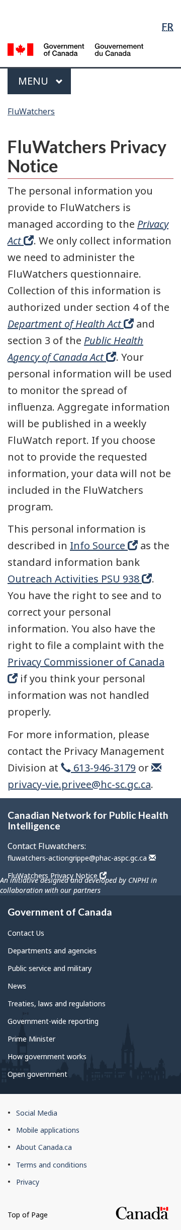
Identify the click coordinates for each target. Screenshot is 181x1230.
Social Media (36, 1113)
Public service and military (50, 968)
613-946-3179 (103, 767)
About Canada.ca (44, 1147)
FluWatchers (31, 111)
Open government (37, 1074)
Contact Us (26, 933)
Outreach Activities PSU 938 (75, 579)
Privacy (27, 1182)
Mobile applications (47, 1130)
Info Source (99, 545)
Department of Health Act (66, 324)
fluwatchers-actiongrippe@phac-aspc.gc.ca (78, 858)
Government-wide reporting (53, 1021)
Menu (34, 81)
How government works (47, 1056)
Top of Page (28, 1214)
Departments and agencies (52, 950)
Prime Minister (31, 1039)
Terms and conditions (51, 1165)
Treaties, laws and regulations (57, 1003)
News (17, 986)
